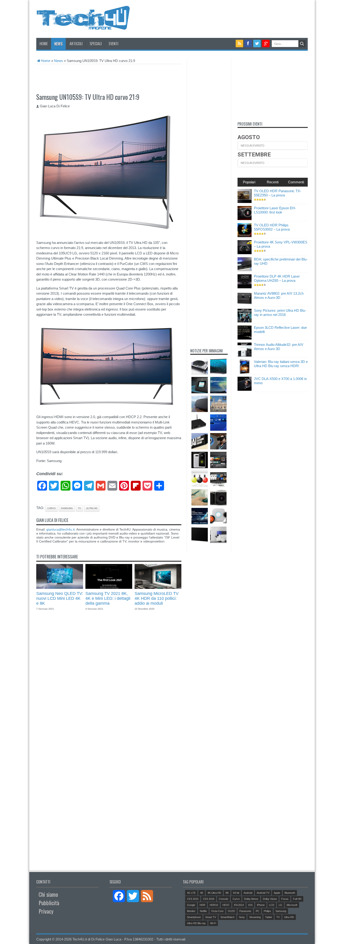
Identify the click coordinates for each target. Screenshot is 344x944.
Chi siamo (48, 894)
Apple (277, 892)
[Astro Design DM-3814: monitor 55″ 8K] (218, 366)
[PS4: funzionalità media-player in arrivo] (218, 422)
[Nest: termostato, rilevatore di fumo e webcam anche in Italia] (218, 516)
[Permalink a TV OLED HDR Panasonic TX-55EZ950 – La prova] (245, 202)
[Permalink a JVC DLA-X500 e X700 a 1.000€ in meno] (245, 389)
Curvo (51, 508)
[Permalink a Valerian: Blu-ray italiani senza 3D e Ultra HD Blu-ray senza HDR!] (245, 372)
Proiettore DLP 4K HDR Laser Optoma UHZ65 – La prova (277, 278)
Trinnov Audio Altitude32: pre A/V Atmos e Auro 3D (278, 347)
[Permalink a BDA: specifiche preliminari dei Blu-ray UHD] (245, 270)
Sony (242, 917)
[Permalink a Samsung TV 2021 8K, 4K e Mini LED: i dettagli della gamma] (108, 588)
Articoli (76, 44)
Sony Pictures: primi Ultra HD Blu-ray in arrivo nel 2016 (280, 312)
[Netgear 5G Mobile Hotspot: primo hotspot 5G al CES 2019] (199, 385)
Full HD (297, 898)
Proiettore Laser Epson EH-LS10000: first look (275, 210)
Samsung (67, 508)
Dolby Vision (270, 898)
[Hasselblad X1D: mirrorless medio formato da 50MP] (218, 497)
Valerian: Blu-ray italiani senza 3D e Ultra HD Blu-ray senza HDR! (281, 364)
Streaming (255, 917)
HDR (202, 905)
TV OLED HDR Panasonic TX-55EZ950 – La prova (277, 193)
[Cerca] (301, 43)
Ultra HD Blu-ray (196, 923)
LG (280, 905)
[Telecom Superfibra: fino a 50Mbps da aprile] (199, 516)
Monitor (191, 911)
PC (257, 911)
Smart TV (210, 917)
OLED (231, 911)
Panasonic (245, 911)
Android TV (263, 892)
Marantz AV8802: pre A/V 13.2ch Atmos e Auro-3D (279, 295)
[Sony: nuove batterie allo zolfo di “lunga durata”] (199, 497)
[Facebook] (248, 43)
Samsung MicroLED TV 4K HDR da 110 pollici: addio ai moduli (157, 598)
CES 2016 (208, 898)
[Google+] (266, 43)
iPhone (261, 905)
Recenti (272, 182)
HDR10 (214, 905)
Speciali (96, 44)
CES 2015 (192, 898)
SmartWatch (227, 917)
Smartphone (194, 917)
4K (201, 892)
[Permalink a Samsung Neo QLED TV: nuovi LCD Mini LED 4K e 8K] (59, 588)
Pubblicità (49, 902)
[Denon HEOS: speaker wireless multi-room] (199, 404)
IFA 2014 (239, 905)
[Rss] (239, 43)
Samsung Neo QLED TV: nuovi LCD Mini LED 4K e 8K (59, 598)
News (58, 44)
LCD (271, 905)
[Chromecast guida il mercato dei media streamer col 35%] (199, 478)
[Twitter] (257, 43)
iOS (250, 905)
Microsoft (292, 905)
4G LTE (191, 892)
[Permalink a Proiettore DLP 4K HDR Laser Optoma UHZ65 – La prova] (245, 287)
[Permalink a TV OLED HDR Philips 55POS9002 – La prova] (245, 236)
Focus (285, 898)
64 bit (236, 892)
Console (223, 898)
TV (79, 508)
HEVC (226, 905)
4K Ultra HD (214, 892)
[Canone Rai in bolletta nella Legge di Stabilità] (199, 441)
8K (227, 892)
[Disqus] (108, 682)
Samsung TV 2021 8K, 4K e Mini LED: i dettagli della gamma (107, 598)
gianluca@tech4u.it (60, 529)
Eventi (113, 44)
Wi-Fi (213, 923)
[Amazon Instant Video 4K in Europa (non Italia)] (218, 478)
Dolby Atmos (251, 898)
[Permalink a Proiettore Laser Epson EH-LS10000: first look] (245, 219)
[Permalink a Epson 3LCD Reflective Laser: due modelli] (245, 338)
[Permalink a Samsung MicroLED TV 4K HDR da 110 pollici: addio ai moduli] (158, 588)
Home (44, 44)
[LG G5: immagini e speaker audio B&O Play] (199, 460)
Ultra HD (91, 508)
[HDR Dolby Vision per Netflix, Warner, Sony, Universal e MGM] (218, 385)
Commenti (296, 182)
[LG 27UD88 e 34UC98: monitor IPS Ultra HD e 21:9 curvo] (218, 460)
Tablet (268, 917)
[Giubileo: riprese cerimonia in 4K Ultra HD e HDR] (218, 404)
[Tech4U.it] (83, 26)
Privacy (46, 911)
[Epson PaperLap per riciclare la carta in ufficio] (218, 535)
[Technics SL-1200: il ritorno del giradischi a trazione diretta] (199, 366)
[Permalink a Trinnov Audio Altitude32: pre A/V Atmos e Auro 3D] (245, 355)
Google (191, 905)
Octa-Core (217, 911)
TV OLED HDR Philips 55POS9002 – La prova (272, 227)
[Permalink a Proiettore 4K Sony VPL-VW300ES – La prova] (245, 253)
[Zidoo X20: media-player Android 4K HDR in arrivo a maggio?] (199, 422)
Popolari (249, 182)
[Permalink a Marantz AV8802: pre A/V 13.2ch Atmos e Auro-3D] (245, 304)
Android (248, 892)
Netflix (203, 911)
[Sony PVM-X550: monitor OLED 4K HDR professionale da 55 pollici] (199, 535)
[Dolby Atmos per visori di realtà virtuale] (218, 441)
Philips (267, 911)
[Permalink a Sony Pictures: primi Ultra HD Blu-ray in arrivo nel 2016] (245, 321)
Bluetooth (290, 892)
